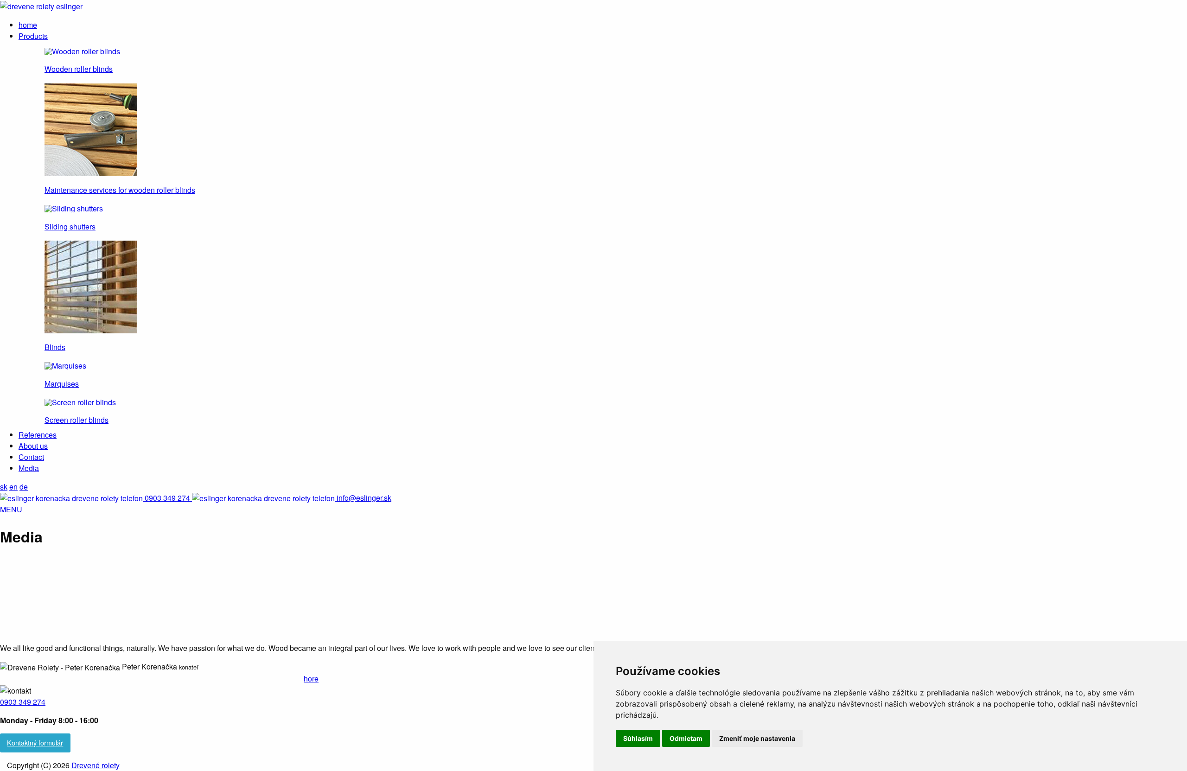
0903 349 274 (22, 701)
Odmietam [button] (686, 738)
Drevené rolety (95, 765)
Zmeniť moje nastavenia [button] (757, 738)
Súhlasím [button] (638, 738)
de (23, 486)
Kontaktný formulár (35, 742)
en (13, 486)
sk (3, 486)
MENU (11, 509)
